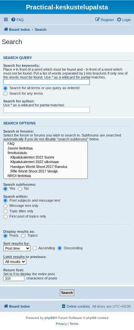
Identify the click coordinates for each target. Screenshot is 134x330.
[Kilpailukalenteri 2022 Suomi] (45, 157)
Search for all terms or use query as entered (43, 88)
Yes (11, 188)
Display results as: (19, 231)
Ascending (46, 248)
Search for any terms (25, 93)
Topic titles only (21, 211)
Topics (32, 235)
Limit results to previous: (25, 257)
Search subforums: (19, 184)
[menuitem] (17, 20)
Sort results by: (16, 243)
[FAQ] (45, 144)
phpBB (50, 318)
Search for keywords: (21, 65)
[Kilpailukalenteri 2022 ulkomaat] (45, 162)
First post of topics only (27, 216)
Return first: (13, 270)
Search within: (15, 196)
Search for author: (18, 101)
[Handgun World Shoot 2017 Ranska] (45, 167)
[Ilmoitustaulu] (45, 153)
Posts (13, 235)
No (26, 188)
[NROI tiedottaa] (45, 176)
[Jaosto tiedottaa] (45, 148)
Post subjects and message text (34, 200)
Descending (73, 248)
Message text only (23, 205)
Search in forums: (18, 131)
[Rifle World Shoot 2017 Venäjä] (45, 171)
